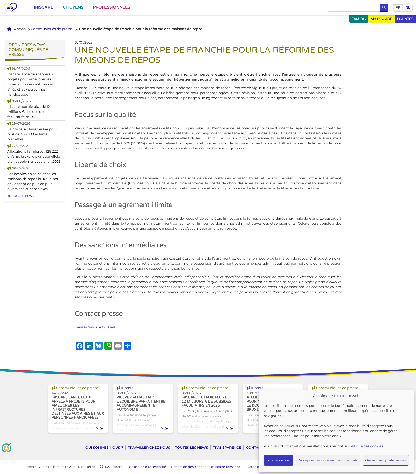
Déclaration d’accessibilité (146, 466)
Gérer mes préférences (385, 460)
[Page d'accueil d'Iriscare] (10, 7)
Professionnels (111, 7)
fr (398, 8)
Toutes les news (20, 196)
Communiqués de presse (52, 29)
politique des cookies (365, 446)
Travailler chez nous (149, 447)
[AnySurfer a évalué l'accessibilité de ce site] (6, 447)
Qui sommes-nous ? (104, 447)
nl (407, 8)
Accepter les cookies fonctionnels (328, 460)
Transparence (227, 447)
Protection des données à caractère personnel (206, 466)
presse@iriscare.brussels (95, 327)
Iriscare (43, 7)
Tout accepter (278, 460)
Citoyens (73, 7)
